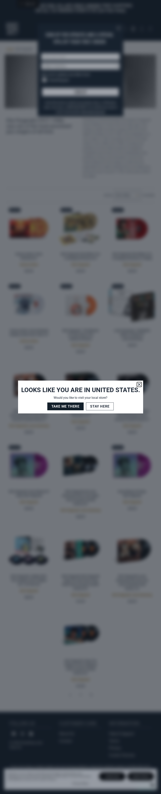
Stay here (100, 406)
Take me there (65, 406)
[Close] (139, 384)
